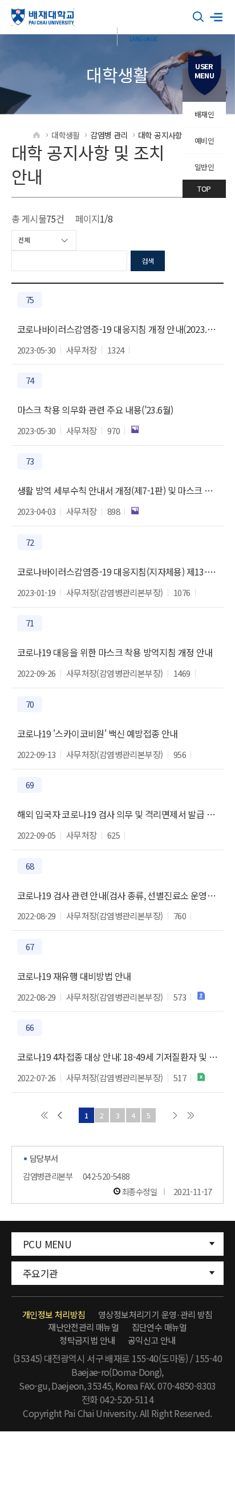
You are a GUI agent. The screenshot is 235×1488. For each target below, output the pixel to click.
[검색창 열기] (198, 17)
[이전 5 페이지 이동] (59, 1115)
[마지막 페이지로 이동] (190, 1115)
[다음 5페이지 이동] (175, 1115)
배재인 (204, 114)
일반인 (204, 166)
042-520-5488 (106, 1176)
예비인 (204, 140)
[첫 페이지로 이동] (44, 1115)
